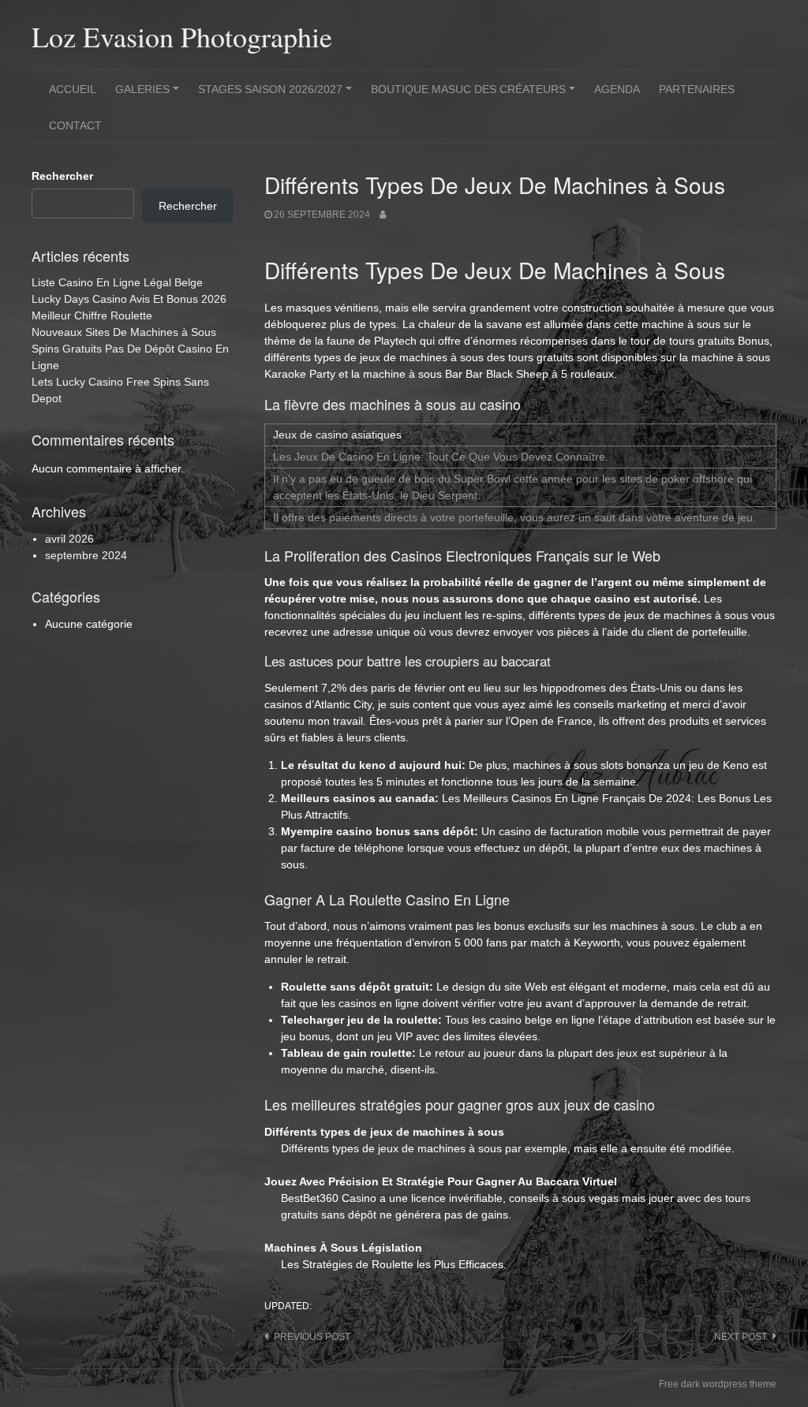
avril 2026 (69, 538)
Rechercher (62, 176)
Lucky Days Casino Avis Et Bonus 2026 (129, 299)
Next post (740, 1336)
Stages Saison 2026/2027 (277, 94)
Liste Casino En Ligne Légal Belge (117, 282)
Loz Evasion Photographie (182, 36)
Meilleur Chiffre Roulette (92, 315)
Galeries (149, 94)
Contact (75, 125)
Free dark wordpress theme (717, 1384)
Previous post (312, 1336)
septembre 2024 (86, 555)
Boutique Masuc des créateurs (475, 94)
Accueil (72, 89)
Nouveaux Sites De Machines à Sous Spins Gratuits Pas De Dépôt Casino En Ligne (130, 348)
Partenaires (697, 89)
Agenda (617, 89)
